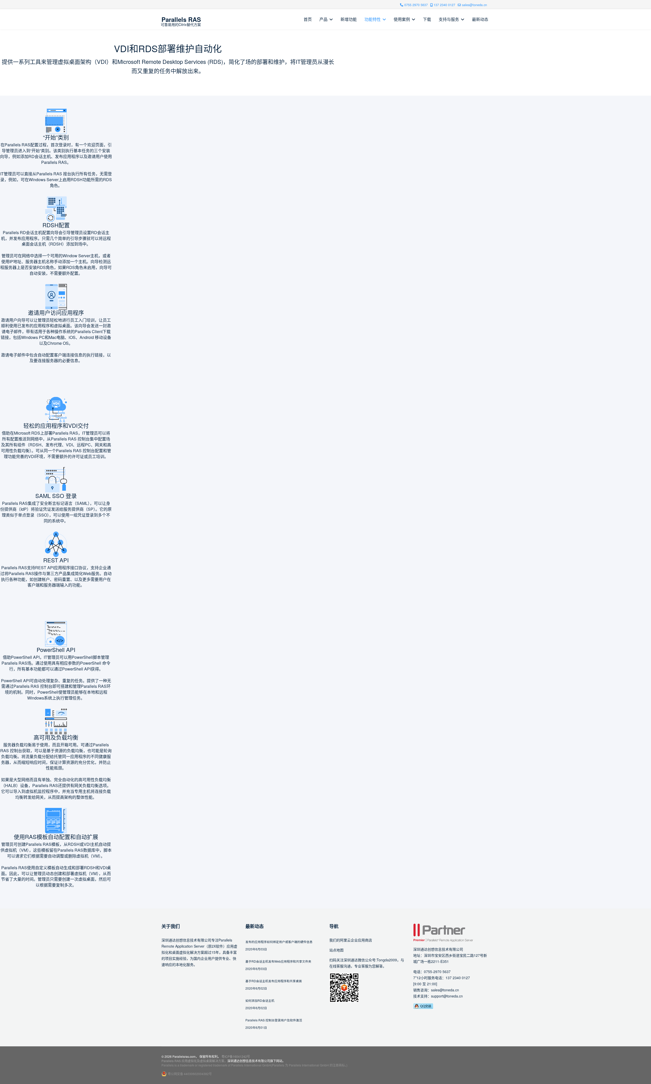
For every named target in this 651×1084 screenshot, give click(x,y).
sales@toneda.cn (474, 5)
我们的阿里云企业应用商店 (350, 940)
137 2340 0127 (444, 5)
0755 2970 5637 (416, 5)
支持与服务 (449, 19)
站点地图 (336, 949)
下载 (427, 19)
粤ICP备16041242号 (235, 1056)
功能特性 (372, 19)
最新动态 (480, 19)
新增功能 (349, 19)
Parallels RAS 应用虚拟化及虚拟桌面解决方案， (194, 1061)
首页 (308, 19)
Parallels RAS (181, 19)
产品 (323, 19)
